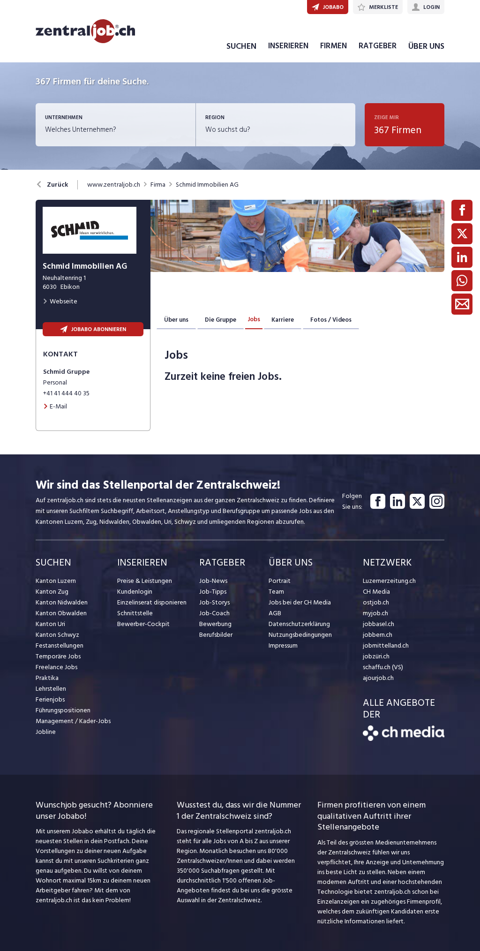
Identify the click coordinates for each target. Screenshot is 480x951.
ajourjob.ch (378, 677)
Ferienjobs (50, 699)
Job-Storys (214, 602)
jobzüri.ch (376, 656)
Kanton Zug (52, 591)
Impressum (283, 645)
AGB (275, 613)
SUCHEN (241, 46)
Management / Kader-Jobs (73, 721)
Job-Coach (214, 613)
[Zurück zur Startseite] (403, 738)
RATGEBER (378, 46)
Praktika (47, 677)
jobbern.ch (377, 634)
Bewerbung (215, 624)
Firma (157, 185)
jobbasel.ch (378, 624)
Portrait (280, 580)
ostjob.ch (376, 602)
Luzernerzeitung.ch (389, 580)
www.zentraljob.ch (113, 185)
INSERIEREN (288, 46)
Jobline (46, 731)
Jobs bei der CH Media (300, 602)
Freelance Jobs (56, 667)
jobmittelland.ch (386, 645)
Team (276, 591)
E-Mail (58, 406)
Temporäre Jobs (58, 656)
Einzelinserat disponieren (152, 602)
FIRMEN (333, 46)
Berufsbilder (215, 634)
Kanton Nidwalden (62, 602)
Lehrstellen (51, 688)
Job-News (213, 580)
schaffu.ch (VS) (383, 667)
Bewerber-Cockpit (143, 624)
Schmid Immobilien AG (207, 185)
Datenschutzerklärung (299, 624)
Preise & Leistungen (144, 580)
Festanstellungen (59, 645)
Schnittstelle (135, 613)
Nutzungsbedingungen (300, 634)
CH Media (376, 591)
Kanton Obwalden (61, 613)
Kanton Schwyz (57, 634)
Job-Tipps (212, 591)
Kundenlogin (134, 591)
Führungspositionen (63, 710)
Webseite (63, 301)
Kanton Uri (50, 624)
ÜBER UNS (426, 46)
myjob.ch (375, 613)
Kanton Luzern (56, 580)
